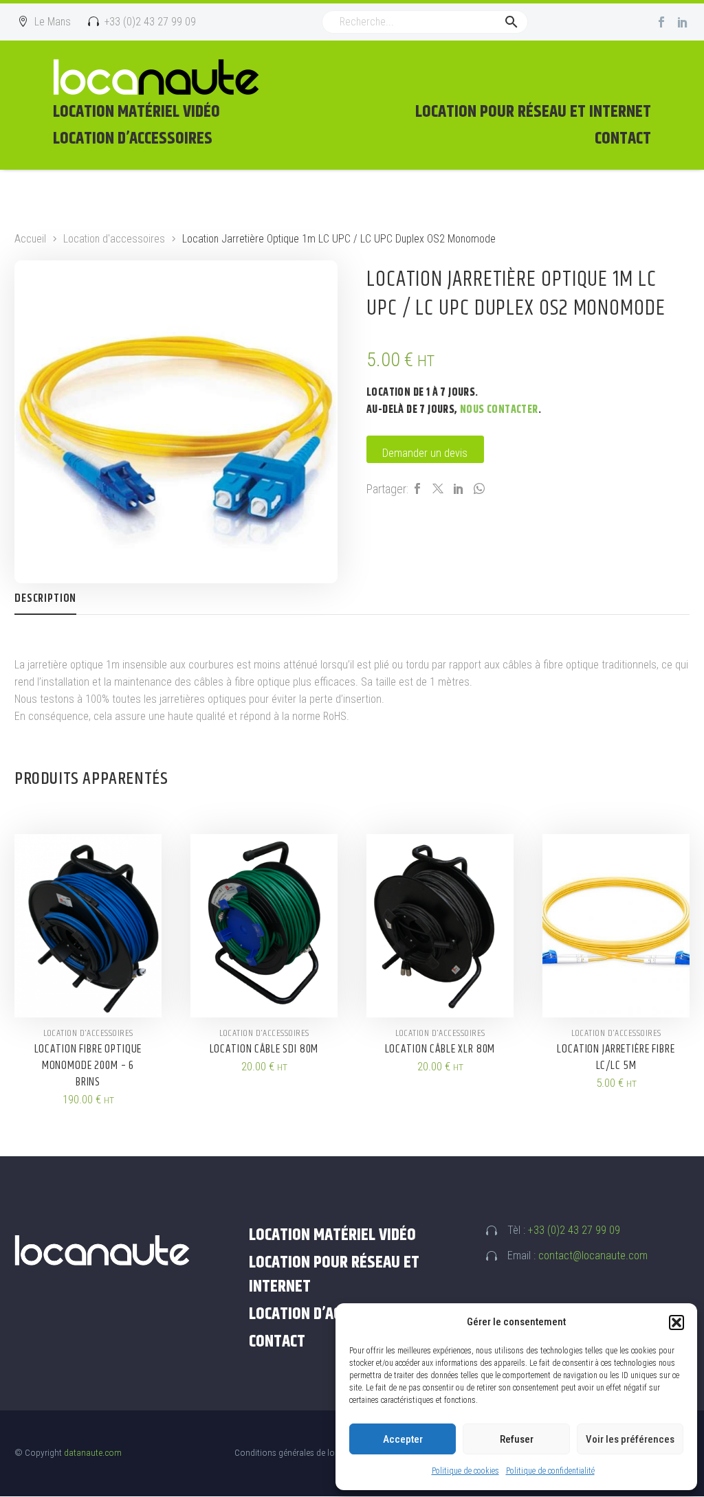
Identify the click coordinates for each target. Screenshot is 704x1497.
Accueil (30, 238)
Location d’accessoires (132, 139)
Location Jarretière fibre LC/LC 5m (615, 1057)
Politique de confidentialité (550, 1471)
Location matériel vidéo (136, 112)
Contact (623, 139)
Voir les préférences (630, 1439)
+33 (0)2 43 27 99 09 (574, 1230)
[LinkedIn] (458, 488)
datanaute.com (93, 1452)
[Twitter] (438, 488)
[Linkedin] (682, 21)
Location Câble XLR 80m (440, 1049)
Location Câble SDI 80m (264, 1049)
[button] (676, 1322)
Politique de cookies (465, 1471)
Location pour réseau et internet (533, 112)
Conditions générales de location (296, 1452)
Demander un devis (425, 453)
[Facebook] (661, 21)
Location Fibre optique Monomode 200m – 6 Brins (88, 1065)
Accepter (403, 1439)
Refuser (517, 1439)
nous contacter (499, 409)
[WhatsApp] (479, 488)
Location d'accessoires (114, 238)
